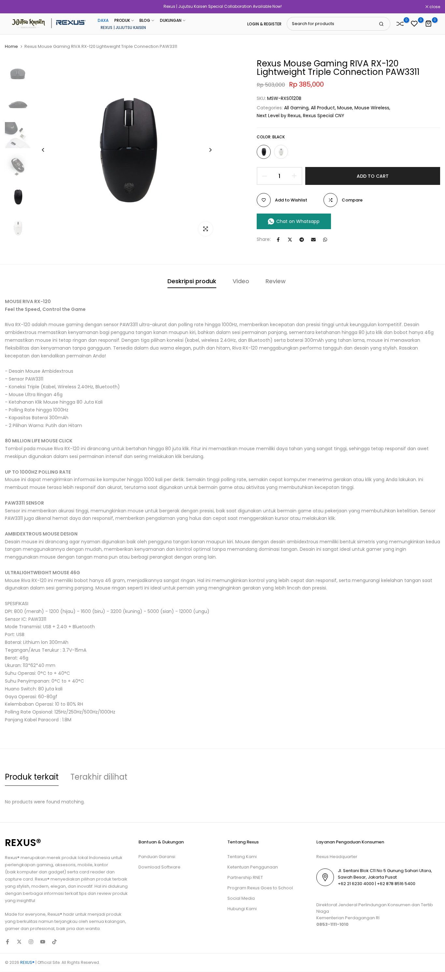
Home (11, 46)
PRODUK (122, 20)
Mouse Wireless (371, 107)
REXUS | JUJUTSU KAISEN (123, 27)
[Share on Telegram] (301, 239)
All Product (323, 107)
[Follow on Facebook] (7, 941)
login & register (264, 24)
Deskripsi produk (191, 281)
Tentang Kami (242, 857)
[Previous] (48, 150)
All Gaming (296, 107)
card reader (92, 872)
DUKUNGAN (170, 20)
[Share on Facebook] (278, 239)
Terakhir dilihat (98, 776)
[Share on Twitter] (290, 239)
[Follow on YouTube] (42, 941)
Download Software (159, 867)
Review (276, 281)
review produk (112, 893)
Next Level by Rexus (279, 115)
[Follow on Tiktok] (54, 941)
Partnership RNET (245, 877)
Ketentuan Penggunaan (252, 867)
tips (83, 893)
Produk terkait (32, 776)
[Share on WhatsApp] (325, 239)
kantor (101, 865)
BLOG (144, 20)
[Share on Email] (313, 239)
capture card (19, 879)
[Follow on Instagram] (31, 941)
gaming (44, 865)
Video (241, 281)
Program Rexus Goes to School (260, 888)
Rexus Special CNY (323, 115)
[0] (400, 23)
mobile (85, 865)
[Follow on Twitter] (19, 941)
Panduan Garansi (156, 857)
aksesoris (65, 865)
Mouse (344, 107)
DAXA (103, 20)
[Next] (205, 150)
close (14, 7)
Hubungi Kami (242, 909)
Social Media (241, 898)
